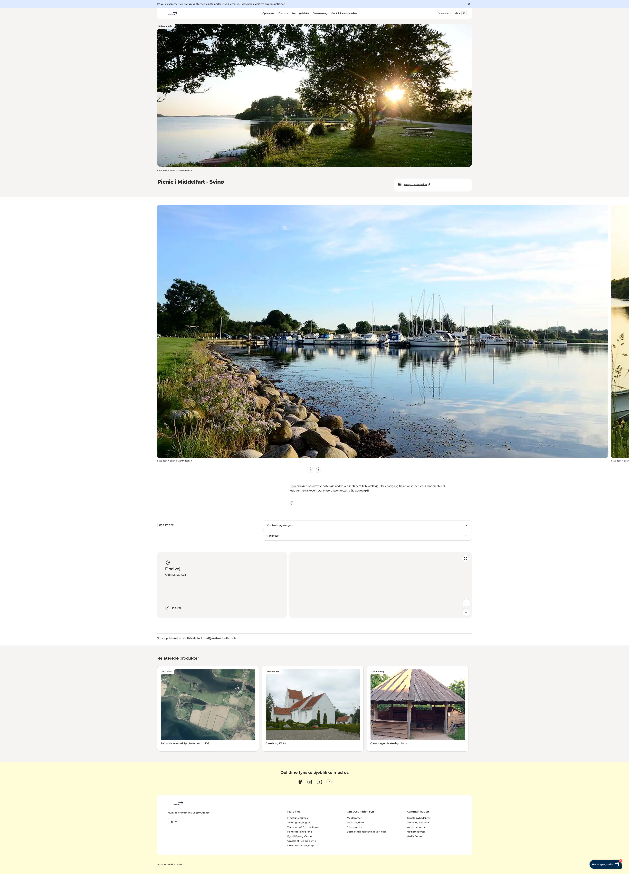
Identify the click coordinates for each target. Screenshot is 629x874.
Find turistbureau (297, 817)
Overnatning (320, 13)
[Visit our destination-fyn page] (329, 782)
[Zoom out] (466, 612)
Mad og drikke (300, 13)
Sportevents (354, 827)
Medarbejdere (355, 822)
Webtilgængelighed (299, 822)
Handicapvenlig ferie (299, 831)
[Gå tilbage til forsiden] (172, 13)
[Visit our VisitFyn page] (300, 782)
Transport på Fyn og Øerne (303, 827)
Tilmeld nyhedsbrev (418, 817)
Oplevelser (268, 13)
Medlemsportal (416, 831)
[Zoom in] (466, 603)
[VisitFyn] (178, 803)
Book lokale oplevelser (344, 13)
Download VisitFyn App (301, 845)
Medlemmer (354, 817)
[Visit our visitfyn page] (310, 782)
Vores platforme (416, 827)
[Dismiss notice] (469, 4)
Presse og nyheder (418, 822)
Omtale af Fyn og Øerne (301, 840)
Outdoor (283, 13)
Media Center (415, 836)
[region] (380, 585)
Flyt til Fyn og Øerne (299, 836)
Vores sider (443, 13)
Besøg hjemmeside (415, 184)
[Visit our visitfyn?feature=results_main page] (319, 782)
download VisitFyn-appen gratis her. (264, 3)
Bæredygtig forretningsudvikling (367, 831)
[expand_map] (465, 558)
